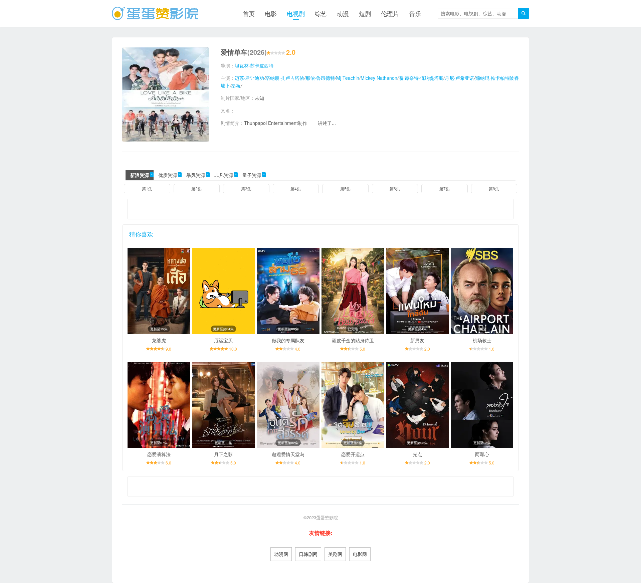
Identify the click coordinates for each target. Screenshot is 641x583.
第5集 (345, 188)
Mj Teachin (347, 77)
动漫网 (281, 554)
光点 (417, 454)
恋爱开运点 (353, 454)
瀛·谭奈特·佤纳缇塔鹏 (421, 77)
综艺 (321, 13)
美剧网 (335, 554)
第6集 (395, 188)
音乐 (415, 13)
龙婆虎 (159, 340)
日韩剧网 (308, 554)
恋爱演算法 (159, 454)
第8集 (494, 188)
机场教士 (482, 340)
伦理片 (390, 13)
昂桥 (236, 85)
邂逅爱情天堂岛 (288, 454)
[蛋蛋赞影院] (155, 13)
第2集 (196, 188)
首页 (249, 13)
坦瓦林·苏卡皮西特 (254, 65)
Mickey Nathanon (379, 77)
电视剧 (296, 13)
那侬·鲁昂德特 (320, 77)
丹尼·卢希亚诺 (459, 77)
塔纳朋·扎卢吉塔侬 (284, 77)
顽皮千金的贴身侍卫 (353, 340)
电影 (271, 13)
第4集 (295, 188)
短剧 (365, 13)
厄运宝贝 (223, 340)
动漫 (343, 13)
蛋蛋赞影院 (327, 517)
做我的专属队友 (288, 340)
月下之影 (223, 454)
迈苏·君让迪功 (249, 77)
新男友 (417, 340)
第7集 (444, 188)
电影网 (360, 554)
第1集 (147, 188)
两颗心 (482, 454)
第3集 (246, 188)
